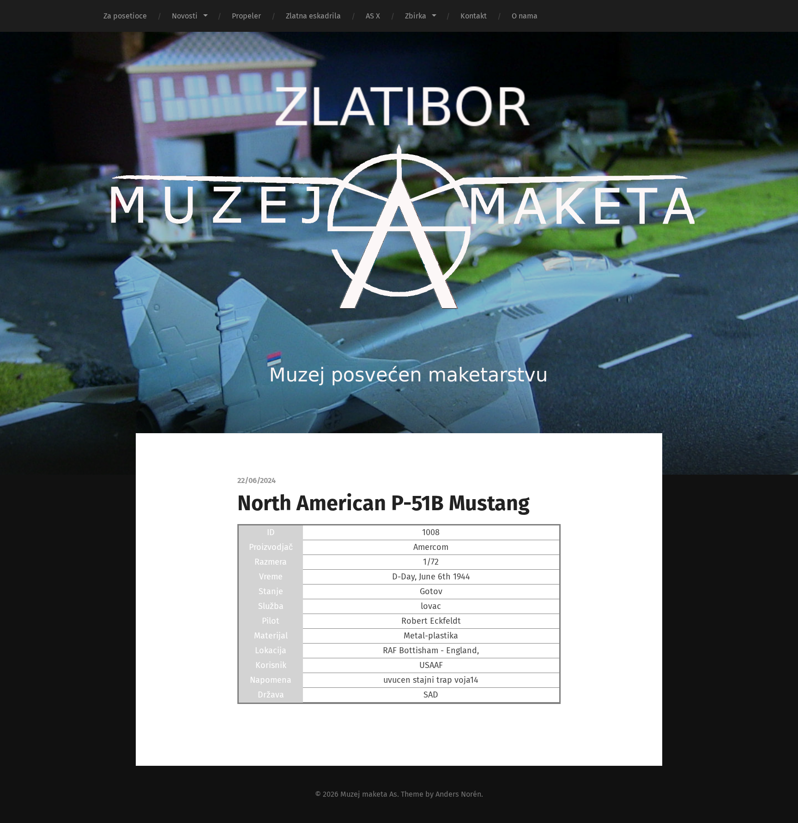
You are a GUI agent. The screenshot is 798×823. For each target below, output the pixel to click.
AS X (373, 16)
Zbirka (415, 16)
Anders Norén (458, 794)
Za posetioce (125, 16)
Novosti (185, 16)
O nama (525, 16)
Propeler (246, 16)
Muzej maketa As (368, 794)
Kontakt (473, 16)
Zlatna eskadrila (313, 16)
